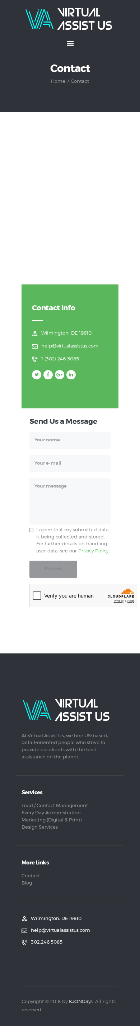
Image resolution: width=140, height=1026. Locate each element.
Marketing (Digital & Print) (52, 820)
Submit (53, 569)
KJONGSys (81, 1001)
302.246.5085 (46, 942)
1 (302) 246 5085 (60, 359)
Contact (31, 876)
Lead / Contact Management (55, 806)
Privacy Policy (93, 551)
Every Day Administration (51, 813)
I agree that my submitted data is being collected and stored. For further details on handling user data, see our (72, 540)
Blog (27, 883)
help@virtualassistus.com (70, 346)
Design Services (40, 827)
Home (58, 81)
